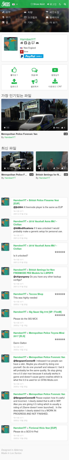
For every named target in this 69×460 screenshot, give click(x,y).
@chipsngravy (21, 276)
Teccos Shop (36, 294)
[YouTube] (29, 42)
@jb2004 (18, 207)
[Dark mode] (60, 4)
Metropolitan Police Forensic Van (47, 357)
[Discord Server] (37, 42)
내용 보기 (20, 211)
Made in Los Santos (11, 453)
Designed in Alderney (12, 449)
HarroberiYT (28, 39)
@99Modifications (23, 228)
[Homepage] (21, 42)
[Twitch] (33, 42)
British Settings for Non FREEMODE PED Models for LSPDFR (34, 271)
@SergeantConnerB (24, 360)
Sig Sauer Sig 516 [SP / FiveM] (45, 311)
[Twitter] (25, 42)
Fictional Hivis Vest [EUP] (43, 427)
